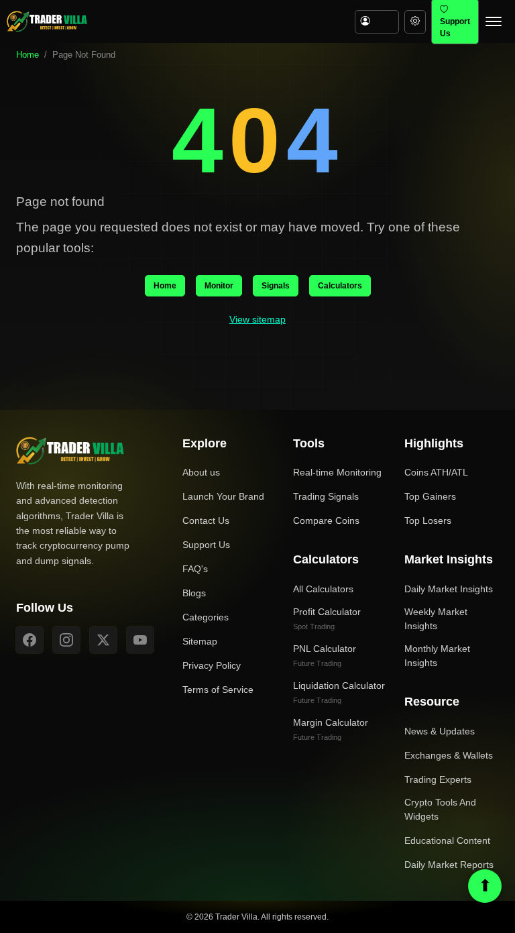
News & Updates (439, 731)
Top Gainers (430, 496)
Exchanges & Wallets (448, 755)
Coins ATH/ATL (436, 472)
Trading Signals (326, 496)
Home (27, 55)
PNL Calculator (324, 655)
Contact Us (205, 520)
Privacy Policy (211, 665)
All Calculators (323, 589)
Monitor (219, 285)
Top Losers (427, 520)
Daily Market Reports (449, 864)
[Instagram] (66, 639)
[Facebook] (29, 639)
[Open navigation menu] (493, 21)
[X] (103, 639)
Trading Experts (437, 779)
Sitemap (199, 641)
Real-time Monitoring (337, 472)
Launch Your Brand (223, 496)
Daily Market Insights (448, 589)
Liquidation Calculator (339, 692)
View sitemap (257, 319)
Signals (276, 285)
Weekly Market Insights (435, 618)
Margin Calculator (330, 729)
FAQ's (195, 568)
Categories (205, 617)
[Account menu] (377, 22)
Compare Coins (326, 520)
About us (201, 472)
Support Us (206, 544)
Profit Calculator (327, 618)
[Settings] (415, 22)
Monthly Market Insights (437, 655)
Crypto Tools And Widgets (440, 809)
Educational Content (447, 840)
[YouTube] (140, 639)
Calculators (340, 285)
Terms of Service (217, 689)
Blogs (194, 593)
